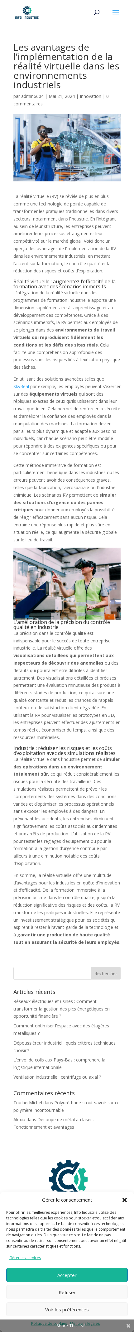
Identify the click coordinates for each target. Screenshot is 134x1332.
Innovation (90, 96)
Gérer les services (25, 1257)
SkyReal (21, 386)
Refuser (67, 1292)
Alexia (19, 1119)
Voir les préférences (67, 1309)
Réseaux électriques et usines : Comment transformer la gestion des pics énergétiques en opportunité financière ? (61, 1008)
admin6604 (32, 96)
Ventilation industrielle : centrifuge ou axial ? (57, 1077)
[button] (125, 1200)
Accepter (67, 1275)
